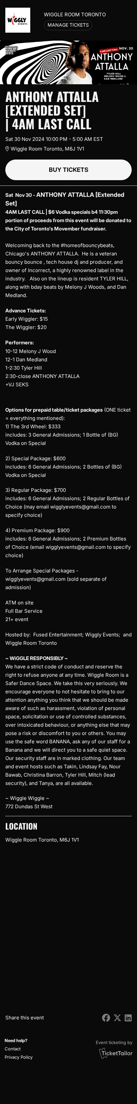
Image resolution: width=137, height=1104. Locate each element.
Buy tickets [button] (68, 169)
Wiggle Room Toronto (75, 14)
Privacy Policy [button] (19, 1057)
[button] (18, 1049)
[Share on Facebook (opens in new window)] (106, 1018)
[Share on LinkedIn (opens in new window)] (128, 1018)
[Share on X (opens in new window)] (117, 1018)
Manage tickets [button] (68, 25)
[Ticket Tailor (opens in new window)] (115, 1053)
